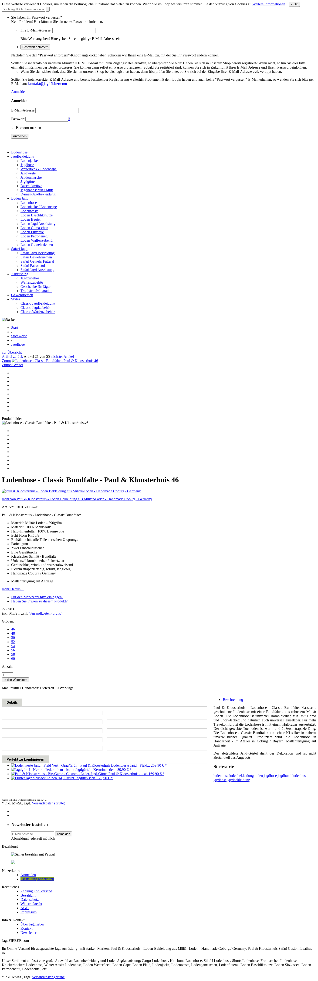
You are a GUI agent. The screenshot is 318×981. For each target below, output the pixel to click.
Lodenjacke (29, 161)
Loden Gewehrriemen (36, 245)
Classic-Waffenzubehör (37, 312)
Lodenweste (29, 211)
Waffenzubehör (31, 282)
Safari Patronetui (32, 266)
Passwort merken (28, 128)
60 (13, 659)
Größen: (8, 621)
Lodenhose (19, 152)
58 (13, 654)
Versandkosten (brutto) (45, 613)
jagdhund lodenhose (292, 776)
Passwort (17, 119)
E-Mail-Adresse (22, 110)
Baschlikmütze (31, 186)
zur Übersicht (12, 352)
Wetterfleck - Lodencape (38, 169)
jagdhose (220, 780)
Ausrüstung (19, 274)
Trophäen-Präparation (36, 291)
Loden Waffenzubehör (37, 240)
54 (13, 646)
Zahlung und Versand (36, 891)
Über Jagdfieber (32, 924)
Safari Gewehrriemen (36, 257)
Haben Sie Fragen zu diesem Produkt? (39, 601)
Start (14, 328)
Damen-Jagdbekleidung (37, 194)
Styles (15, 299)
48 (13, 633)
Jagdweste (28, 173)
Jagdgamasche (31, 177)
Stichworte (19, 336)
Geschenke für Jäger (35, 287)
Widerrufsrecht (31, 904)
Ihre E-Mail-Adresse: (35, 30)
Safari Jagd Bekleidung (37, 253)
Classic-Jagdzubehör (35, 308)
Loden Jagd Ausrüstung (37, 224)
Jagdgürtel (28, 182)
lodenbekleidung (241, 776)
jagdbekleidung (238, 780)
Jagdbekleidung (22, 156)
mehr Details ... (13, 589)
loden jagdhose (266, 776)
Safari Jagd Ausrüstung (37, 270)
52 (13, 642)
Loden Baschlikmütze (36, 215)
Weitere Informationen (268, 4)
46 (13, 629)
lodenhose (220, 776)
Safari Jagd (19, 249)
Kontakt (26, 928)
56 (13, 650)
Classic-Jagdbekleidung (37, 303)
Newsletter (28, 933)
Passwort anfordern (35, 47)
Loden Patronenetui (34, 236)
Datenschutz (29, 899)
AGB (24, 908)
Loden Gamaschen (34, 228)
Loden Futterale (32, 232)
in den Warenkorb (15, 680)
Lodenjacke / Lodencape (38, 207)
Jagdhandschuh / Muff (36, 190)
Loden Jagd (19, 198)
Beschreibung (233, 700)
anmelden (63, 834)
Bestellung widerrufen (37, 879)
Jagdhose (27, 165)
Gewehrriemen (22, 295)
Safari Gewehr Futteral (37, 261)
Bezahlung (28, 895)
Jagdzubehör (29, 278)
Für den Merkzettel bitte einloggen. (37, 597)
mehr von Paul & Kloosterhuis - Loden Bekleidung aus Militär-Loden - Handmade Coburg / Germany (77, 499)
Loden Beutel (30, 219)
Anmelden (19, 92)
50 (13, 638)
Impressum (28, 912)
